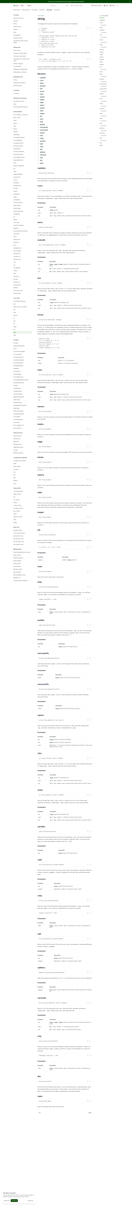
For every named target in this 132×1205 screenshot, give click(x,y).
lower (101, 71)
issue (70, 1)
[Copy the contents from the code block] (88, 28)
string (51, 210)
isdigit (101, 54)
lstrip (101, 74)
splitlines (102, 128)
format (101, 39)
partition (102, 79)
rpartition (102, 108)
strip (101, 138)
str (67, 334)
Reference (42, 9)
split (101, 123)
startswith (102, 133)
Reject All (6, 1200)
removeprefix (103, 84)
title (101, 142)
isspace (102, 59)
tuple (56, 264)
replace (102, 93)
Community (57, 9)
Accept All (14, 1200)
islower (102, 57)
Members (102, 17)
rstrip (101, 118)
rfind (101, 98)
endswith (102, 30)
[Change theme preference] (117, 5)
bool (51, 989)
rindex (101, 103)
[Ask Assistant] (90, 28)
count (101, 22)
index (101, 44)
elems (101, 27)
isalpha (102, 52)
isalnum (102, 49)
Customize (30, 1200)
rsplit (101, 113)
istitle (101, 62)
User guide (34, 9)
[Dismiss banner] (130, 2)
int (50, 213)
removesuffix (103, 89)
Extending (49, 9)
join (101, 66)
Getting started (26, 9)
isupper (102, 64)
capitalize (102, 20)
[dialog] (18, 1197)
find (101, 35)
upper (101, 145)
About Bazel (16, 9)
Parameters (104, 25)
